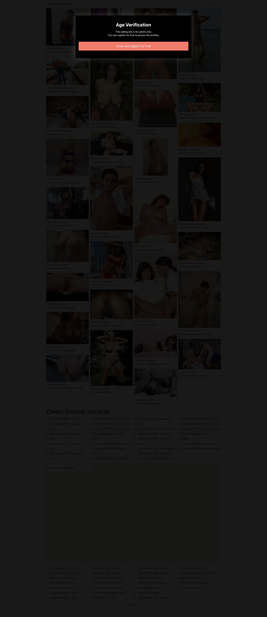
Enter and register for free (133, 46)
